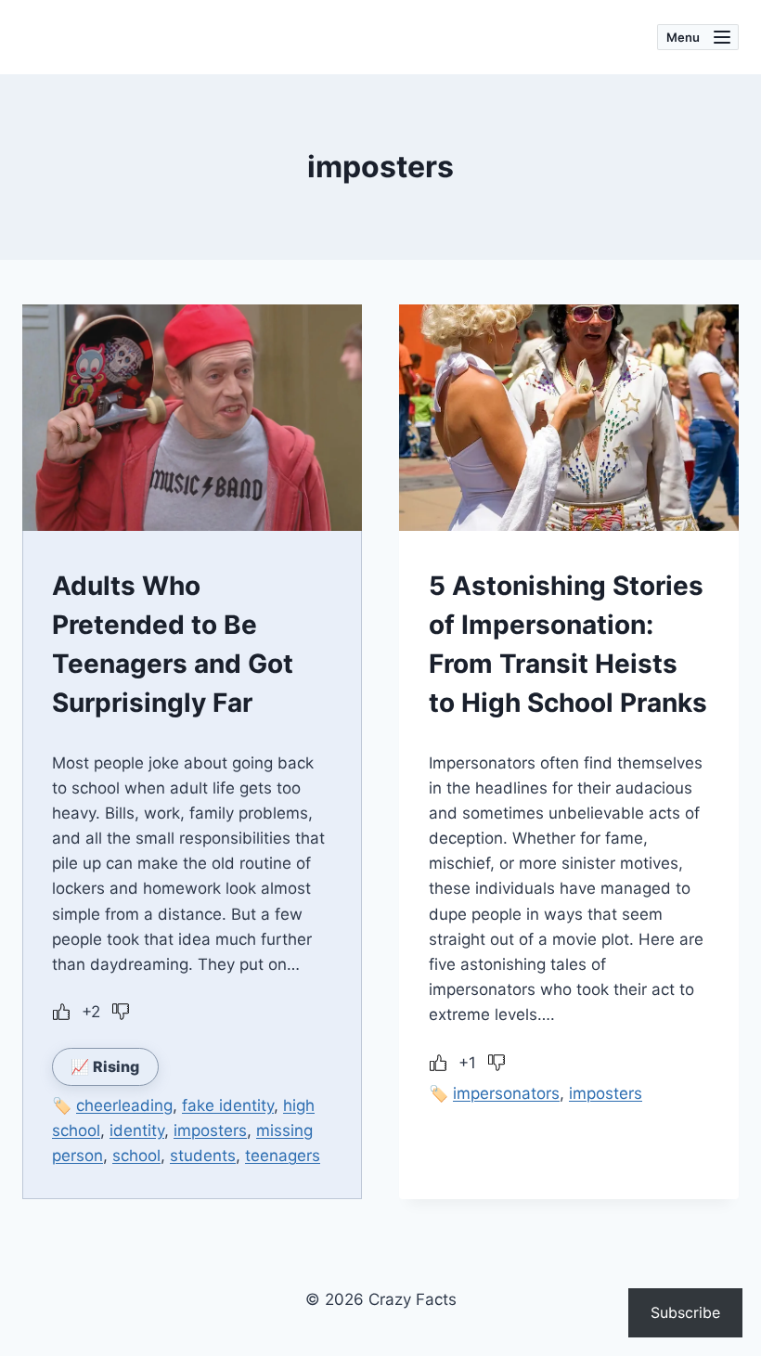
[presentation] (192, 417)
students (203, 1155)
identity (137, 1130)
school (136, 1155)
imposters (210, 1130)
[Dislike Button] (120, 1011)
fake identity (228, 1105)
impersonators (506, 1093)
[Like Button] (61, 1011)
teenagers (282, 1155)
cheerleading (124, 1105)
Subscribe (685, 1312)
